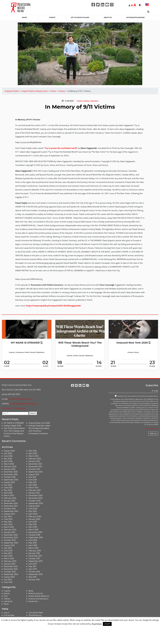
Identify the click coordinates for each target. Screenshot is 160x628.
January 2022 (34, 461)
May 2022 (32, 451)
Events (52, 17)
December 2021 (35, 464)
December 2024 (11, 503)
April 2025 (8, 493)
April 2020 (32, 514)
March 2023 (9, 558)
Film (6, 596)
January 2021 (34, 493)
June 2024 (8, 519)
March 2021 (33, 487)
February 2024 (10, 530)
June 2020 (32, 508)
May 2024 (8, 522)
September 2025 (11, 480)
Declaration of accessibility (14, 408)
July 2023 (8, 548)
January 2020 (34, 519)
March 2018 (33, 548)
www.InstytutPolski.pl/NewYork (23, 403)
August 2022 (9, 577)
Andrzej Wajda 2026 (12, 426)
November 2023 (11, 537)
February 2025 (10, 498)
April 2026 (8, 461)
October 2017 (34, 558)
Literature (94, 101)
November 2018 (35, 532)
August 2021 (33, 474)
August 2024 (9, 514)
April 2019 (32, 527)
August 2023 (9, 545)
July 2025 (8, 485)
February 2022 (34, 459)
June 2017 (32, 564)
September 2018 (35, 537)
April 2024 (8, 524)
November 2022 (11, 569)
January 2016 (34, 579)
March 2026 (9, 464)
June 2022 (8, 582)
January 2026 (9, 469)
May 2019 (32, 524)
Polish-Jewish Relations (34, 352)
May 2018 (32, 543)
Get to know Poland (80, 17)
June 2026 (8, 456)
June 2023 (8, 551)
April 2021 (32, 485)
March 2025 (9, 495)
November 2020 (35, 498)
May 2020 (32, 511)
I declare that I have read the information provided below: (137, 396)
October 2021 (34, 469)
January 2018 (34, 553)
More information (152, 428)
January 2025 (9, 501)
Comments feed (35, 612)
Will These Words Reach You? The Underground (80, 344)
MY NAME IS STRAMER (14, 423)
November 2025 (11, 474)
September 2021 (35, 472)
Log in (6, 612)
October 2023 (10, 540)
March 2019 (33, 530)
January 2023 (9, 564)
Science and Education (38, 599)
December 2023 (11, 535)
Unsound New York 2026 (39, 423)
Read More (97, 623)
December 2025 (11, 472)
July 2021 (32, 477)
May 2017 (32, 566)
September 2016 (35, 574)
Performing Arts (35, 593)
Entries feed (9, 615)
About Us (108, 17)
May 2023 (8, 553)
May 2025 (8, 490)
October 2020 (34, 501)
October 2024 (10, 508)
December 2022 (11, 566)
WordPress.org (35, 615)
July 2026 (8, 453)
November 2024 (11, 506)
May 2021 (32, 482)
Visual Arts (33, 601)
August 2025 (9, 482)
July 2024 (8, 516)
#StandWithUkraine (135, 17)
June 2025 (8, 487)
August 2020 (34, 506)
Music (136, 352)
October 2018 (34, 535)
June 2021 (32, 480)
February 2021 (34, 490)
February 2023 (10, 561)
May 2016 (32, 577)
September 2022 (11, 574)
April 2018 (32, 545)
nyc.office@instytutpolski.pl (20, 399)
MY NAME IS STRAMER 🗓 (26, 342)
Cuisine (7, 591)
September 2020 (35, 503)
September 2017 (35, 561)
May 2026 (8, 459)
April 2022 (32, 453)
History (86, 101)
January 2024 (9, 532)
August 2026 (9, 451)
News (24, 17)
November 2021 (35, 466)
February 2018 (34, 551)
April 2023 (8, 556)
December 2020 (35, 495)
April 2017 (32, 569)
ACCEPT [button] (107, 624)
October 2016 (34, 572)
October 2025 (10, 477)
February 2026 (10, 466)
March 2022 (33, 456)
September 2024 (11, 511)
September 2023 (11, 543)
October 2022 (10, 572)
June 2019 (32, 522)
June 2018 (32, 540)
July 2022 (8, 579)
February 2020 (34, 516)
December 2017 (35, 556)
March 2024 (9, 527)
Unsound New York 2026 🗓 (133, 342)
